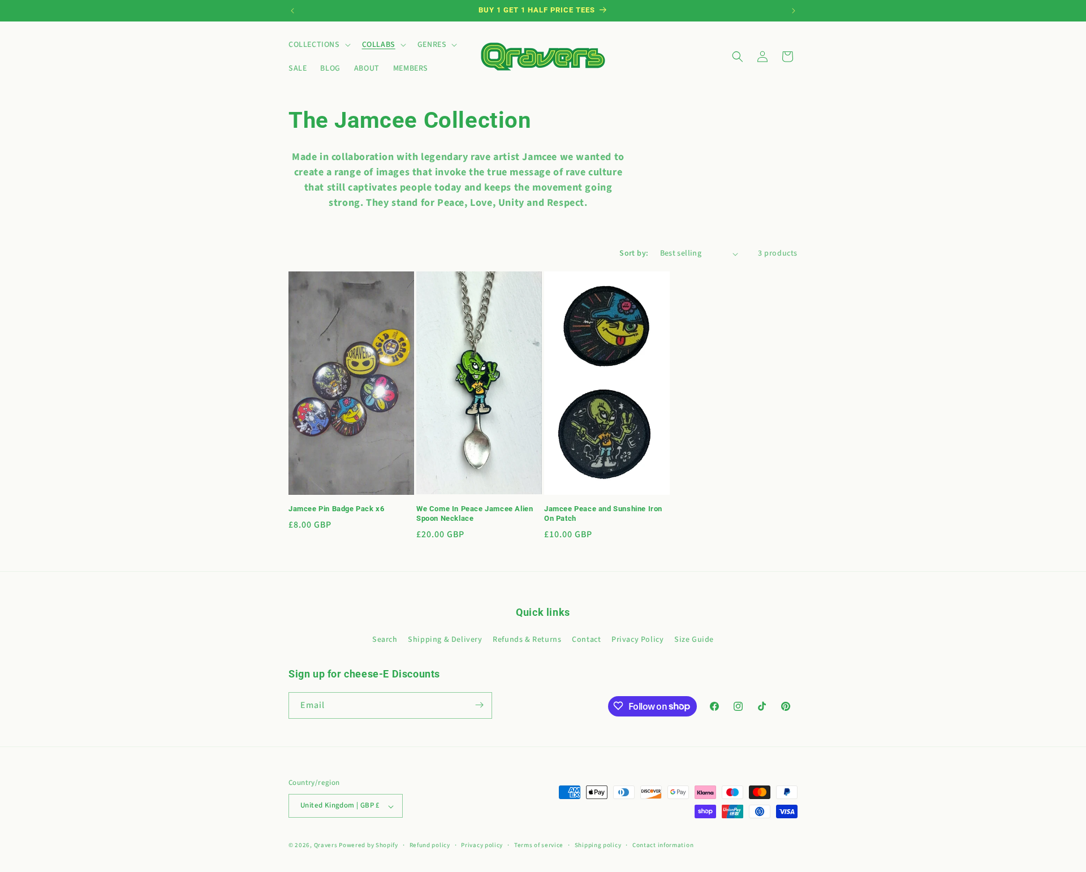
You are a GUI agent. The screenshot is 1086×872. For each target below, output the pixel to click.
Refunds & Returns (527, 640)
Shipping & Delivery (445, 640)
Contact (586, 640)
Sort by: (633, 253)
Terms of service (538, 845)
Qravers (326, 845)
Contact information (662, 845)
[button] (318, 45)
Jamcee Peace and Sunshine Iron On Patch (603, 513)
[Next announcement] (793, 10)
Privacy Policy (637, 640)
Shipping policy (598, 845)
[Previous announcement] (292, 10)
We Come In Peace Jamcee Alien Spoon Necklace (474, 513)
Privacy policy (482, 845)
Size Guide (694, 640)
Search (385, 640)
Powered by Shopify (368, 845)
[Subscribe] (479, 705)
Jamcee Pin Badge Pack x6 (336, 508)
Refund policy (430, 845)
